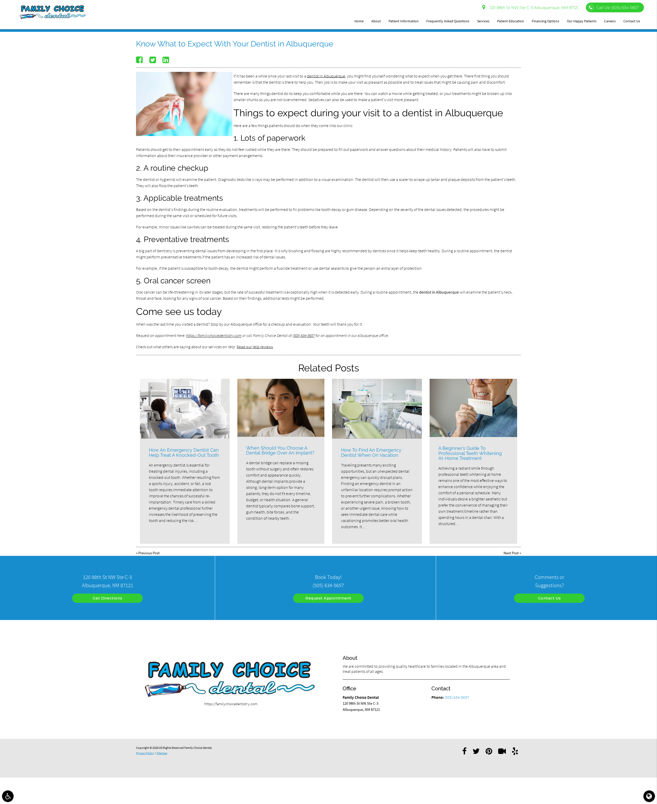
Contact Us (631, 21)
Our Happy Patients (581, 21)
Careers (610, 21)
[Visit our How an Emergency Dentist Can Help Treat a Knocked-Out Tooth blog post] (185, 409)
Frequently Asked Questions (447, 21)
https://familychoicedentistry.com (213, 335)
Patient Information (404, 21)
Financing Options (545, 21)
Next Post (511, 552)
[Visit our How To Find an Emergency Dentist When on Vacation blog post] (377, 409)
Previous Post (149, 552)
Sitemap (162, 753)
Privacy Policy (145, 753)
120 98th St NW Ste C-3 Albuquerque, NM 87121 (533, 7)
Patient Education (510, 21)
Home (359, 21)
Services (483, 21)
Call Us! (617, 7)
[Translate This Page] (649, 796)
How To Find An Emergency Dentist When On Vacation (371, 452)
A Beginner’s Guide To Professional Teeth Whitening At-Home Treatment (470, 453)
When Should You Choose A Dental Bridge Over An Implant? (280, 450)
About (376, 21)
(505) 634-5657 (304, 335)
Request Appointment (328, 598)
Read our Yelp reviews (255, 346)
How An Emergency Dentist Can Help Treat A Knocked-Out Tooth (184, 452)
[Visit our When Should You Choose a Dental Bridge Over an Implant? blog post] (280, 408)
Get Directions (107, 598)
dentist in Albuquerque (326, 76)
